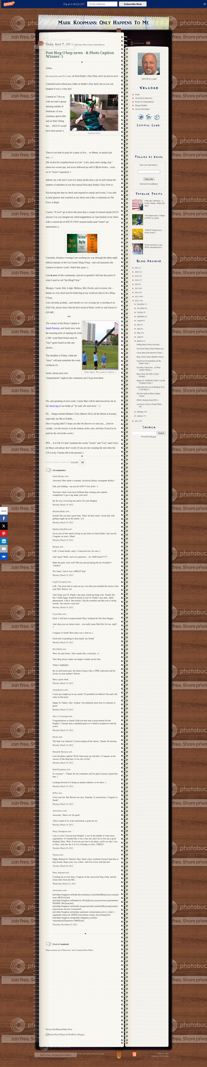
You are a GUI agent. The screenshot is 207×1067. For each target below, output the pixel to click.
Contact (148, 43)
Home (59, 1029)
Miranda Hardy (59, 511)
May (139, 332)
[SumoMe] (4, 556)
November (141, 308)
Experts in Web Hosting (159, 1055)
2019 (137, 276)
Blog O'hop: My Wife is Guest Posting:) (148, 375)
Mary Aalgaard (59, 872)
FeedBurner (153, 184)
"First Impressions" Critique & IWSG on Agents (155, 216)
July (138, 324)
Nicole (55, 736)
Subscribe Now (133, 4)
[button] (74, 4)
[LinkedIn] (149, 120)
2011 (137, 421)
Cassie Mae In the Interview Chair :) (150, 352)
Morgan (56, 546)
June (139, 328)
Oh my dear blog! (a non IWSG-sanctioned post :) (153, 245)
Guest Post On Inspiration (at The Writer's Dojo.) (149, 362)
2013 (137, 296)
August (140, 320)
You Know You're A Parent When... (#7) (150, 405)
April (139, 337)
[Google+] (157, 120)
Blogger (153, 436)
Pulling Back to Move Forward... (148, 344)
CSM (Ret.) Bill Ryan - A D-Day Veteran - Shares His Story (155, 203)
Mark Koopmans (59, 769)
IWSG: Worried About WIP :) (147, 400)
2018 (137, 280)
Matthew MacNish (60, 529)
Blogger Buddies (141, 105)
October (140, 312)
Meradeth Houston (60, 751)
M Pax (55, 792)
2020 (137, 272)
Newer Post (51, 1029)
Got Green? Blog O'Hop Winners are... (151, 348)
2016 (137, 284)
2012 (137, 300)
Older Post (67, 1029)
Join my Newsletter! (142, 109)
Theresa (56, 854)
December (141, 304)
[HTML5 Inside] (134, 1054)
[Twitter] (141, 120)
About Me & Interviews (143, 98)
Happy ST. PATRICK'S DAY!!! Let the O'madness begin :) (151, 381)
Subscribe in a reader (149, 78)
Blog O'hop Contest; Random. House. (150, 356)
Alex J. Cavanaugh (60, 716)
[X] (4, 526)
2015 (137, 288)
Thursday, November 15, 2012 (65, 924)
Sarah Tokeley (58, 476)
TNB (102, 1053)
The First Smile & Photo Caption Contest (148, 394)
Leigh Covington (60, 581)
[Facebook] (4, 518)
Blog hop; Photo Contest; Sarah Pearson (90, 44)
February (140, 411)
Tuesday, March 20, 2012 (63, 848)
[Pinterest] (4, 533)
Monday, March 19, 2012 (63, 504)
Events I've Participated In (144, 101)
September (141, 316)
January (140, 415)
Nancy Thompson (60, 831)
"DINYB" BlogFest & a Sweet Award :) (153, 231)
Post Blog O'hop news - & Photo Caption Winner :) (148, 368)
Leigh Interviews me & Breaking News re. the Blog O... (151, 388)
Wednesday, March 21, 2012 (64, 883)
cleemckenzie (58, 689)
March (139, 341)
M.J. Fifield (57, 649)
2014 (137, 292)
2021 (137, 267)
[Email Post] (82, 462)
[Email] (4, 549)
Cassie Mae (57, 614)
